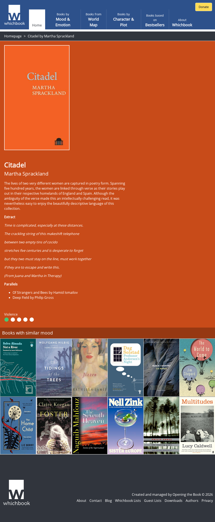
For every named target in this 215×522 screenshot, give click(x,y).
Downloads (173, 500)
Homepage (13, 36)
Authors (192, 500)
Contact (95, 500)
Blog (108, 500)
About (81, 500)
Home (37, 25)
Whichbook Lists (128, 500)
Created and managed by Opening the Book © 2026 (172, 494)
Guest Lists (152, 500)
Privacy (207, 500)
